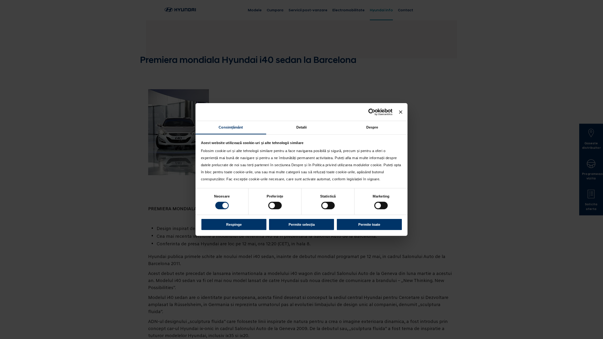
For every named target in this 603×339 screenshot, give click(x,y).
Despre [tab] (372, 127)
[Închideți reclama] (400, 111)
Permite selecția (302, 224)
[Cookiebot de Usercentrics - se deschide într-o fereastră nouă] (371, 111)
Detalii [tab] (301, 127)
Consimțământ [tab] (231, 127)
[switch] (275, 205)
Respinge (234, 224)
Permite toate (369, 224)
